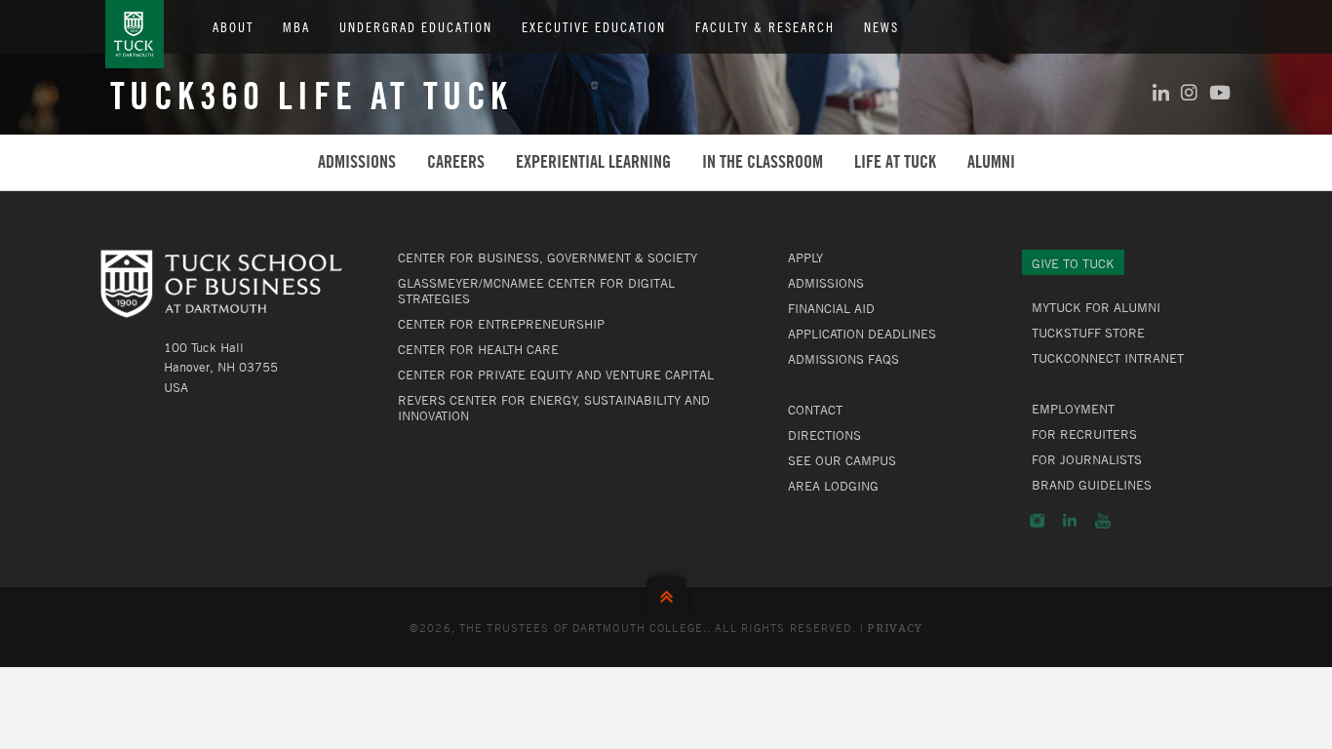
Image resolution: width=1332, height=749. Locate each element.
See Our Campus (842, 460)
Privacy (894, 628)
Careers (456, 161)
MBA (296, 26)
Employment (1073, 408)
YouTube (1103, 521)
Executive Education (594, 26)
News (881, 26)
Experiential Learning (593, 161)
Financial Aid (831, 308)
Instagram (1037, 521)
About (233, 26)
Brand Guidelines (1092, 485)
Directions (824, 435)
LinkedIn (1070, 521)
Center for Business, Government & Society (547, 257)
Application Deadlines (862, 333)
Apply (805, 257)
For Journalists (1087, 459)
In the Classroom (762, 161)
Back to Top (666, 592)
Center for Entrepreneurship (501, 324)
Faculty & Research (765, 26)
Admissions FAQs (843, 359)
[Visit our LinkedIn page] (1161, 92)
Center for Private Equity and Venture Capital (556, 374)
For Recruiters (1084, 434)
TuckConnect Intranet (1108, 358)
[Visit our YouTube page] (1219, 92)
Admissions (357, 161)
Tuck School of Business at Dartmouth (134, 34)
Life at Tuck (895, 161)
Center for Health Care (478, 349)
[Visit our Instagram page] (1189, 92)
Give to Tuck (1073, 263)
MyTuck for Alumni (1096, 307)
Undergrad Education (415, 26)
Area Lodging (833, 485)
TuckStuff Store (1088, 332)
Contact (815, 409)
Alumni (991, 161)
